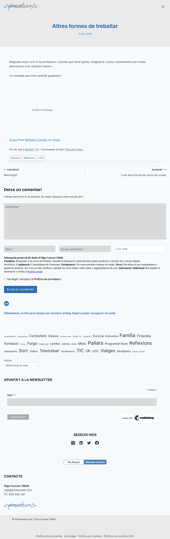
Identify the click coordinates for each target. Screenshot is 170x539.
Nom (9, 249)
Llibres (66, 343)
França (23, 344)
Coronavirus (22, 336)
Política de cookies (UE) (119, 536)
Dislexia (15, 158)
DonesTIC (87, 336)
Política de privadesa (47, 279)
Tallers (34, 351)
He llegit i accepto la (34, 279)
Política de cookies (90, 536)
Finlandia (144, 336)
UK (87, 351)
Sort (23, 350)
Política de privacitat (49, 536)
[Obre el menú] (163, 6)
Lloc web (122, 248)
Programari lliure (116, 343)
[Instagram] (73, 443)
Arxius (8, 360)
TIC (41, 158)
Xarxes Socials (138, 352)
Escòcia (98, 336)
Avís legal (70, 536)
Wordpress (124, 351)
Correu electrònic (73, 249)
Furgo (32, 343)
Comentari (13, 206)
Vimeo (56, 139)
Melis (74, 344)
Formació (11, 344)
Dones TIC (77, 336)
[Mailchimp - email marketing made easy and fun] (138, 417)
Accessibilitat (10, 336)
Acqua (13, 139)
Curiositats (37, 336)
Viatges (107, 350)
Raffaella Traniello (36, 139)
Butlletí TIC (32, 149)
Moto (82, 344)
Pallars (95, 343)
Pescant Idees (74, 149)
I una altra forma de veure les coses (143, 173)
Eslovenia (111, 336)
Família (127, 335)
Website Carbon (95, 462)
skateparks (10, 351)
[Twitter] (89, 443)
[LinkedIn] (81, 443)
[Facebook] (97, 443)
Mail (11, 395)
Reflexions (29, 158)
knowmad (43, 344)
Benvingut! (11, 173)
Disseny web (65, 336)
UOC (95, 351)
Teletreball (49, 350)
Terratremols (68, 351)
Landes (55, 343)
